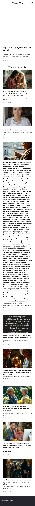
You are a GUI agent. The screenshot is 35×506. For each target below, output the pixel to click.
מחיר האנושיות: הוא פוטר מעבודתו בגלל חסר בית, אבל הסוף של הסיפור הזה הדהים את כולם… (17, 482)
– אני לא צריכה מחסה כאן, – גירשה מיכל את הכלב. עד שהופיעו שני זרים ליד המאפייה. (17, 129)
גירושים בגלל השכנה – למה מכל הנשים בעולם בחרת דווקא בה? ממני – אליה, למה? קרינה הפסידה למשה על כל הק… (16, 93)
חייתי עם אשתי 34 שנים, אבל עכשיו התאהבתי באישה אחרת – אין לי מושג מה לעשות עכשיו (16, 409)
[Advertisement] (17, 26)
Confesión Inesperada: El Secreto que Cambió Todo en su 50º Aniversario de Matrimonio (17, 372)
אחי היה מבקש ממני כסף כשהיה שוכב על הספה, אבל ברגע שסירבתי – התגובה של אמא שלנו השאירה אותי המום (17, 445)
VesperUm (17, 3)
